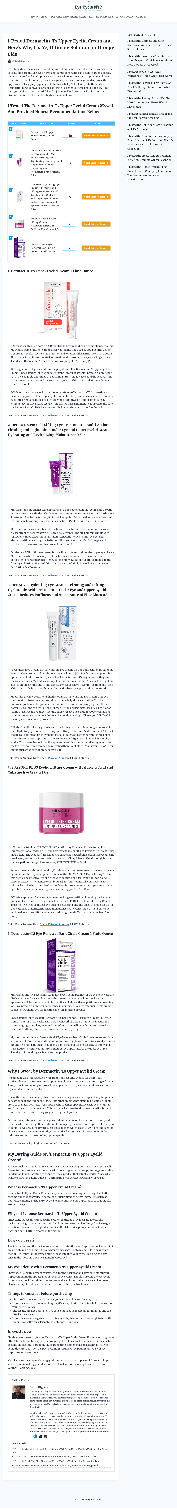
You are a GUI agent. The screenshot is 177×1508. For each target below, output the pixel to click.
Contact (141, 16)
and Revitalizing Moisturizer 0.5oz (55, 435)
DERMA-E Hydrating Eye (32, 585)
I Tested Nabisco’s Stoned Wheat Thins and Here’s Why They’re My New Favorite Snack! (55, 1456)
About (44, 16)
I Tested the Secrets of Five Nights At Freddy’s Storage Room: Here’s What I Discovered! (149, 87)
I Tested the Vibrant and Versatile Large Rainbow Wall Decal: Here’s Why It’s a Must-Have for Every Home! (59, 1450)
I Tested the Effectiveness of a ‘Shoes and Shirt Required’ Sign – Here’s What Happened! (55, 1465)
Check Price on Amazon (96, 135)
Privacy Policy (124, 16)
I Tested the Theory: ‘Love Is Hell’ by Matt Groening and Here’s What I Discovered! (148, 102)
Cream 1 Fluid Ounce (75, 271)
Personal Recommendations (68, 16)
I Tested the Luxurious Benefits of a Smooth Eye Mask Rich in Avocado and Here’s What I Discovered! (150, 60)
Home (35, 16)
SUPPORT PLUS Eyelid (30, 767)
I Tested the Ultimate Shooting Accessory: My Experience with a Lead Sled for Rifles (149, 45)
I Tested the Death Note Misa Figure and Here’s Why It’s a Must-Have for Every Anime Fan (56, 1461)
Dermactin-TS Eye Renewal (34, 933)
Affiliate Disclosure (101, 16)
